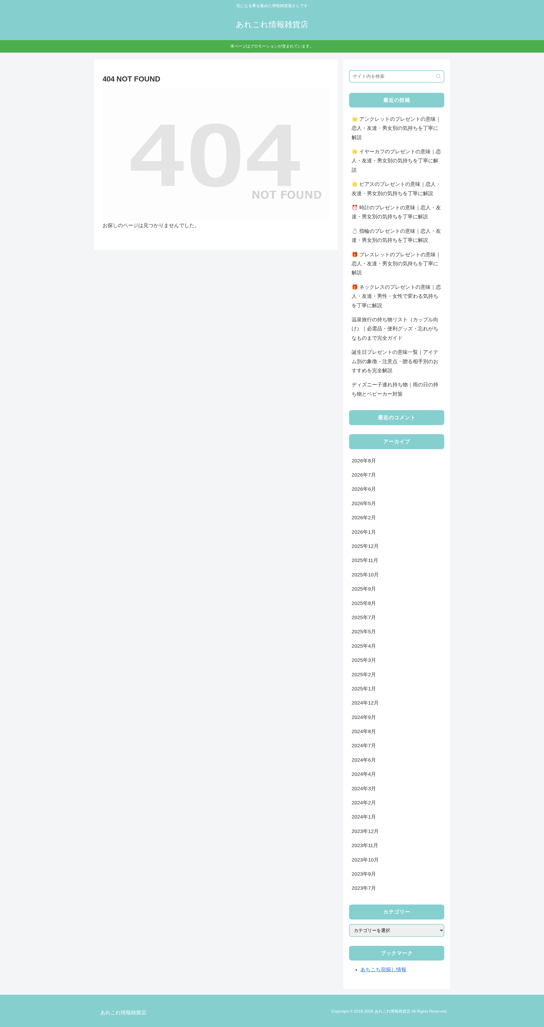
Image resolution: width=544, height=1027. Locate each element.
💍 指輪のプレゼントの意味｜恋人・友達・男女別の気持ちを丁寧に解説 (396, 235)
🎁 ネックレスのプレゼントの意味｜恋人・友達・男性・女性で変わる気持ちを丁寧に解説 (396, 296)
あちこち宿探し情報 (383, 969)
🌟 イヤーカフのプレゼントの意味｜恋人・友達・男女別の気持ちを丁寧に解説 (396, 161)
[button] (438, 76)
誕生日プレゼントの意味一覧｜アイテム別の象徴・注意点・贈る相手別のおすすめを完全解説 (395, 361)
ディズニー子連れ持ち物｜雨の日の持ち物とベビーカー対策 (395, 389)
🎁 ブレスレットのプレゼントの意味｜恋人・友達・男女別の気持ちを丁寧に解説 (396, 264)
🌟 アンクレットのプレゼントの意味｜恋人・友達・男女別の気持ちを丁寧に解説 (396, 128)
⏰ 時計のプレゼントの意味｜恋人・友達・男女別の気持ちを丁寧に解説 (396, 212)
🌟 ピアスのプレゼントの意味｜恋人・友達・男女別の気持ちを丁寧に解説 (396, 188)
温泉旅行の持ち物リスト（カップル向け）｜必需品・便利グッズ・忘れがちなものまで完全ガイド (395, 329)
